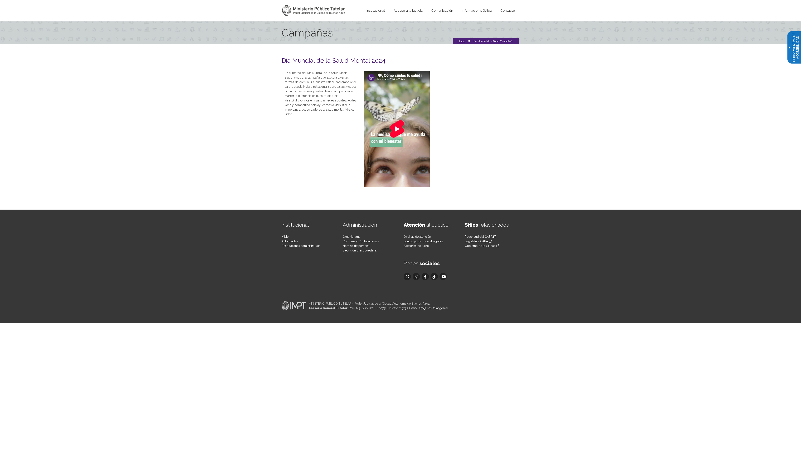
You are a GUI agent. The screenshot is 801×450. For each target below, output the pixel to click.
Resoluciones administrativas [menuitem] (301, 246)
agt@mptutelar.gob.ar (433, 308)
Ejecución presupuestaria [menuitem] (360, 250)
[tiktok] (434, 276)
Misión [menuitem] (286, 236)
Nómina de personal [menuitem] (356, 246)
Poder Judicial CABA (479, 236)
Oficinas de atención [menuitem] (417, 236)
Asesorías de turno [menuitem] (416, 246)
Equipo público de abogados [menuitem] (423, 241)
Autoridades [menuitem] (290, 241)
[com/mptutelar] (407, 276)
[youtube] (443, 276)
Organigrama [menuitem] (351, 236)
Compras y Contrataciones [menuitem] (361, 241)
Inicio (462, 41)
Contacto (507, 10)
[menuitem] (375, 10)
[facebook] (425, 276)
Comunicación (442, 10)
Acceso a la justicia (408, 10)
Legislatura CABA (476, 241)
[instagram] (416, 276)
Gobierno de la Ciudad (480, 246)
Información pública (477, 10)
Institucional (375, 10)
